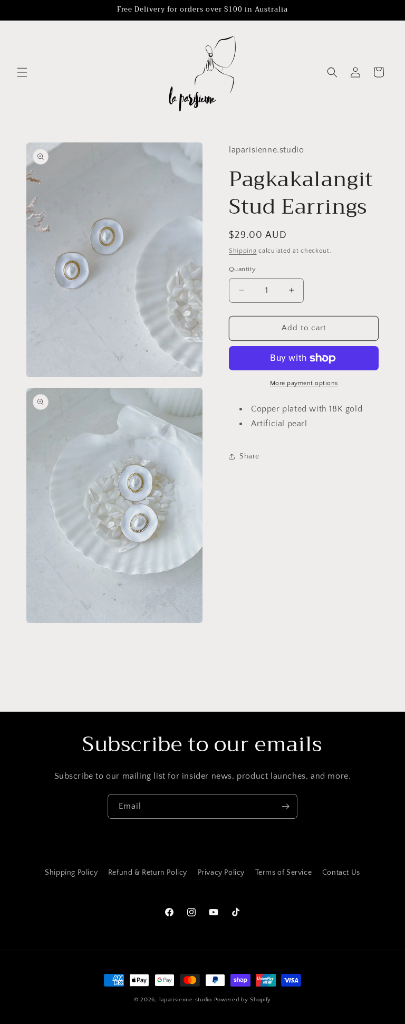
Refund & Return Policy (147, 872)
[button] (22, 72)
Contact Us (341, 872)
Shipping (243, 250)
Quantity (242, 269)
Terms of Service (283, 872)
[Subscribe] (285, 806)
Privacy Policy (221, 872)
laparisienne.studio (186, 1000)
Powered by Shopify (243, 1000)
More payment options (304, 383)
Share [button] (249, 456)
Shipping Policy (71, 872)
